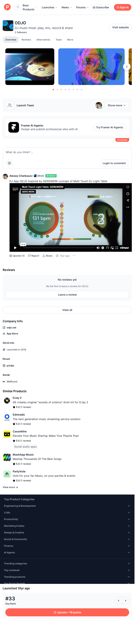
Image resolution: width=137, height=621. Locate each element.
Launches (48, 7)
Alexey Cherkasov (21, 175)
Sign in (124, 7)
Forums (81, 7)
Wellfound (12, 381)
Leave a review (67, 294)
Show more (115, 105)
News (65, 7)
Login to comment (114, 163)
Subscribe (102, 7)
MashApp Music (23, 454)
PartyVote (19, 471)
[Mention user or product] (9, 163)
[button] (70, 39)
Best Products (28, 7)
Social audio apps (25, 446)
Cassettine (20, 431)
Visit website (120, 27)
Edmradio (19, 414)
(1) (19, 255)
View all (67, 310)
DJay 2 (17, 397)
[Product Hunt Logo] (7, 7)
